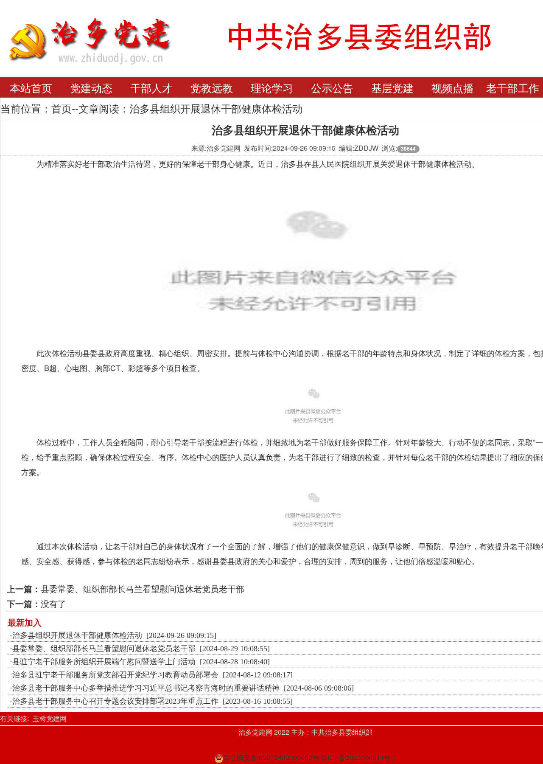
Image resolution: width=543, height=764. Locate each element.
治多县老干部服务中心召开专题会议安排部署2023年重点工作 (115, 701)
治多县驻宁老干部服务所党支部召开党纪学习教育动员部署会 (115, 675)
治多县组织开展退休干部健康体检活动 (77, 635)
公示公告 (332, 87)
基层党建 (392, 87)
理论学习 (272, 87)
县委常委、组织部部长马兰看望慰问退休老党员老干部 (142, 588)
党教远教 (211, 87)
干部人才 (151, 87)
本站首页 (31, 87)
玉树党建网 (50, 718)
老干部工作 (512, 87)
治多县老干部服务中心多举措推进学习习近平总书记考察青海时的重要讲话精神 (146, 688)
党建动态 (91, 87)
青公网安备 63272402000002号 (271, 757)
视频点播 (452, 87)
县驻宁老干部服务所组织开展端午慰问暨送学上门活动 (104, 661)
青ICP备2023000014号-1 (359, 757)
